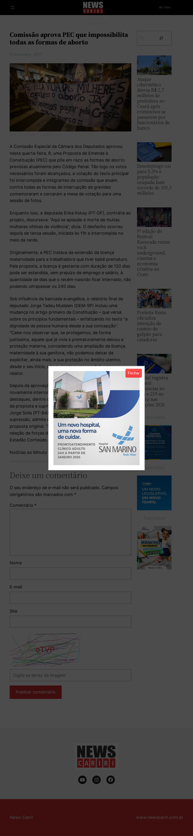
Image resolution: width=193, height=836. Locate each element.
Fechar (134, 373)
